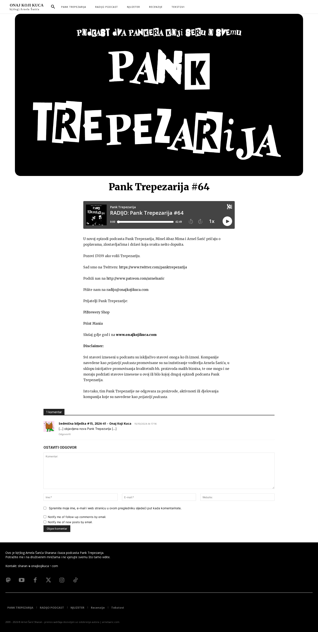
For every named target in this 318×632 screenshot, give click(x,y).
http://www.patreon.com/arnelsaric (135, 278)
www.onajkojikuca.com (136, 335)
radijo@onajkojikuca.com (127, 290)
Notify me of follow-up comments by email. (77, 517)
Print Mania (93, 323)
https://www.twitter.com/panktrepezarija (153, 267)
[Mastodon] (8, 580)
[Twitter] (48, 580)
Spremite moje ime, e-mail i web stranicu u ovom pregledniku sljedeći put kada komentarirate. (115, 508)
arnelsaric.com (110, 622)
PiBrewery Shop (96, 312)
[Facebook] (35, 580)
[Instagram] (62, 580)
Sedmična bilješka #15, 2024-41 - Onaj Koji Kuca (95, 423)
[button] (53, 7)
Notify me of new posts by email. (70, 522)
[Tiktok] (75, 580)
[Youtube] (21, 580)
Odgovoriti (65, 434)
